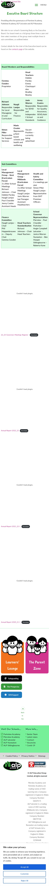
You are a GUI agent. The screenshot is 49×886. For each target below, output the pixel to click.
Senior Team (32, 734)
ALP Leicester (9, 739)
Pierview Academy (12, 736)
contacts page (17, 49)
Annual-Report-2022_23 (10, 430)
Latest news (32, 736)
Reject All (24, 880)
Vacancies (31, 742)
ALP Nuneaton (10, 742)
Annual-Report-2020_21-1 (10, 622)
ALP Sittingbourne (12, 745)
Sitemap (41, 755)
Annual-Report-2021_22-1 (10, 526)
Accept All (24, 867)
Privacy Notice (27, 755)
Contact (30, 739)
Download (34, 335)
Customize (24, 874)
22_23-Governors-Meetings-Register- (15, 335)
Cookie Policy (12, 755)
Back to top (22, 715)
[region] (24, 864)
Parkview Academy (12, 734)
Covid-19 (31, 745)
